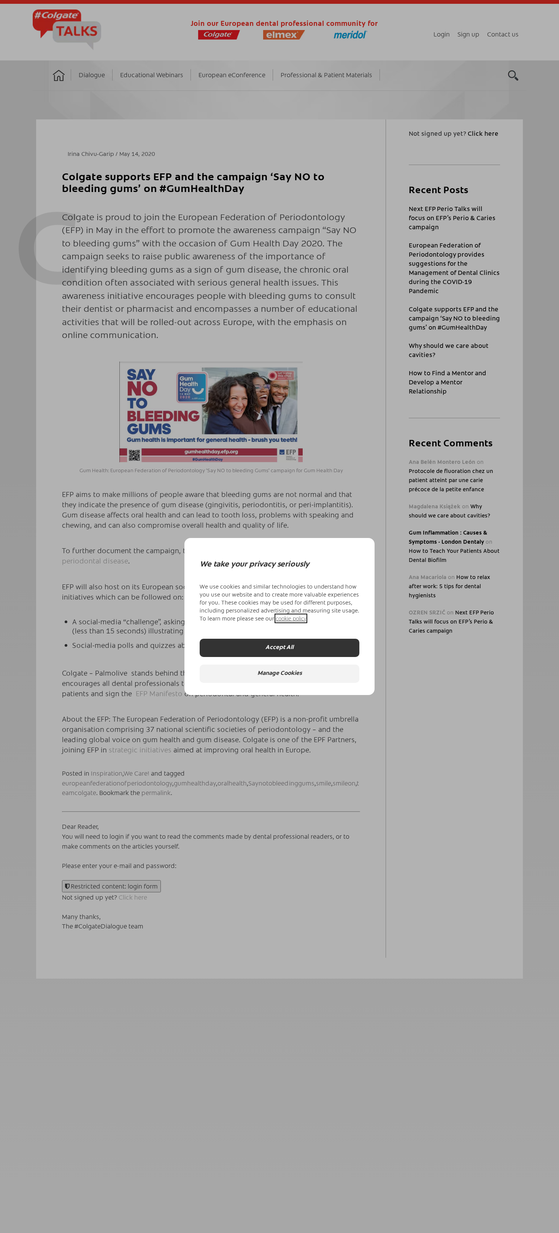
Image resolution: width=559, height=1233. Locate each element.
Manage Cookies (279, 673)
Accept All (279, 648)
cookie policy (291, 618)
